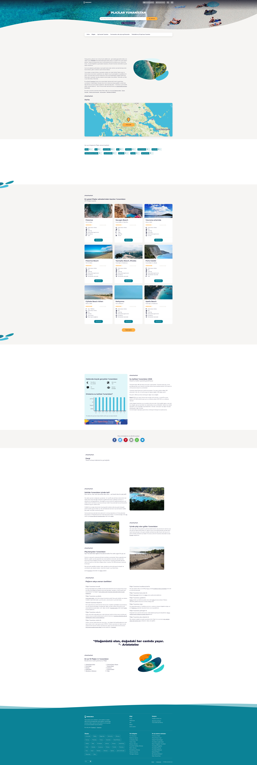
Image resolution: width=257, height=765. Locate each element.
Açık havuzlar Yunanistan (102, 34)
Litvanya (114, 743)
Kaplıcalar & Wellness (111, 92)
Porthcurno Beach (156, 735)
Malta (87, 747)
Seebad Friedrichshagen (157, 739)
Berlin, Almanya (133, 748)
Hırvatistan (99, 743)
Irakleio (90, 222)
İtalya (93, 743)
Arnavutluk (88, 736)
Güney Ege (118, 262)
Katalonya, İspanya (134, 737)
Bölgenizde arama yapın (129, 23)
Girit (87, 222)
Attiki (151, 222)
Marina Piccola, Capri (157, 737)
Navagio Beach (122, 220)
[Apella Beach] (158, 292)
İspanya (112, 750)
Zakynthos (125, 222)
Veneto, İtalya (133, 741)
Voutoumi (109, 667)
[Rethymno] (128, 292)
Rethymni (121, 303)
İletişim (131, 724)
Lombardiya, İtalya (134, 739)
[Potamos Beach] (99, 252)
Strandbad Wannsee (156, 748)
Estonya (87, 739)
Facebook (93, 727)
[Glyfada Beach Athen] (99, 292)
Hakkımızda (132, 720)
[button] (148, 2)
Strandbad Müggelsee (157, 746)
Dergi (131, 718)
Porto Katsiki (151, 261)
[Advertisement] (125, 47)
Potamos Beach (92, 261)
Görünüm (98, 240)
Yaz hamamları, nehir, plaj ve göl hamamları (120, 34)
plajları (125, 608)
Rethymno (120, 301)
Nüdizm (131, 600)
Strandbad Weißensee (157, 750)
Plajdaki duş (134, 608)
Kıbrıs (95, 754)
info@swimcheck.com (156, 718)
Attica (147, 222)
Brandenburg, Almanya (135, 750)
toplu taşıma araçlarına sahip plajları (94, 627)
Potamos (89, 220)
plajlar (112, 516)
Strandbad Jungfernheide (158, 741)
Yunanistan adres (114, 608)
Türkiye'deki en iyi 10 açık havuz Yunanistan (141, 34)
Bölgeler (93, 34)
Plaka (108, 671)
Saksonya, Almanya (134, 752)
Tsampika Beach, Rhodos (126, 261)
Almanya (118, 736)
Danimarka (110, 736)
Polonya (107, 747)
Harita (88, 34)
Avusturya (100, 747)
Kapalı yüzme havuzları (94, 92)
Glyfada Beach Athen (94, 301)
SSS (130, 722)
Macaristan (88, 754)
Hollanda (93, 747)
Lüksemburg (121, 743)
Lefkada (155, 262)
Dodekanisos (125, 262)
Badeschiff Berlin (155, 752)
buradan (131, 535)
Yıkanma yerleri (117, 90)
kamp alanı (136, 595)
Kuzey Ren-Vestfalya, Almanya (136, 746)
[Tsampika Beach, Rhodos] (128, 252)
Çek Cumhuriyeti (120, 750)
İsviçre (92, 750)
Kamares (87, 667)
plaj (126, 514)
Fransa (101, 739)
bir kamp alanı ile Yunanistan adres (97, 516)
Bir (121, 514)
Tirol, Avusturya (133, 735)
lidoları (101, 570)
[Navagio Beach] (128, 211)
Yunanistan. (113, 627)
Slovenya (105, 750)
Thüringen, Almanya (134, 754)
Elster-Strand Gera (156, 756)
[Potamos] (99, 211)
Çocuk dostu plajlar (90, 598)
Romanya (121, 747)
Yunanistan (128, 9)
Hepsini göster (128, 329)
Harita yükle (128, 124)
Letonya (107, 743)
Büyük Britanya (117, 739)
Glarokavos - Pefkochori (91, 671)
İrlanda (87, 743)
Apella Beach (151, 301)
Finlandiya (94, 739)
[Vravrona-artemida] (158, 211)
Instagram (99, 727)
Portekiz (114, 747)
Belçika (95, 736)
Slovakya (98, 750)
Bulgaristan (102, 736)
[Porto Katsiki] (158, 252)
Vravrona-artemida (153, 220)
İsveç (87, 750)
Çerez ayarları (133, 726)
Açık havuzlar (103, 92)
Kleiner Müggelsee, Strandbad (159, 743)
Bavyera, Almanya (134, 743)
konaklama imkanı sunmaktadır (160, 588)
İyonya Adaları (119, 222)
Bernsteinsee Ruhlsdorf (157, 754)
